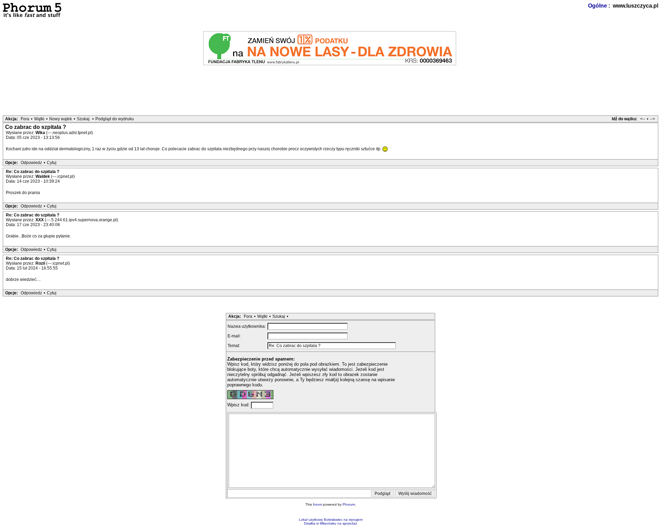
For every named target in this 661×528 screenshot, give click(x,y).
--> (652, 118)
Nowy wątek (60, 118)
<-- (642, 118)
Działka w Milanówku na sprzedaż (330, 523)
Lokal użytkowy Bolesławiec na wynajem (331, 519)
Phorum (349, 504)
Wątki (39, 118)
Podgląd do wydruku (114, 118)
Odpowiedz (31, 162)
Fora (25, 118)
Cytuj (51, 162)
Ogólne (597, 6)
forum (317, 504)
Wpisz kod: (239, 405)
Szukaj (83, 118)
